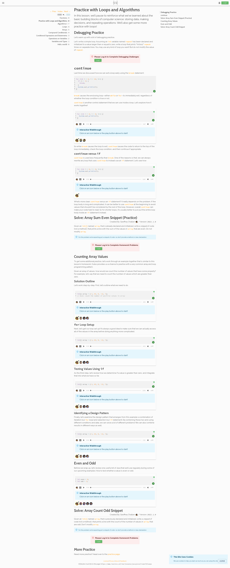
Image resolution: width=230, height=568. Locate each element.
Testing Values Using (89, 369)
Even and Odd (85, 463)
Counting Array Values (91, 256)
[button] (59, 15)
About (117, 561)
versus (87, 153)
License (106, 561)
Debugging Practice (89, 32)
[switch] (65, 15)
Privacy (111, 561)
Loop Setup (84, 324)
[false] (80, 124)
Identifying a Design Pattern (91, 413)
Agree (222, 561)
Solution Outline (84, 281)
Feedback (123, 561)
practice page (114, 554)
